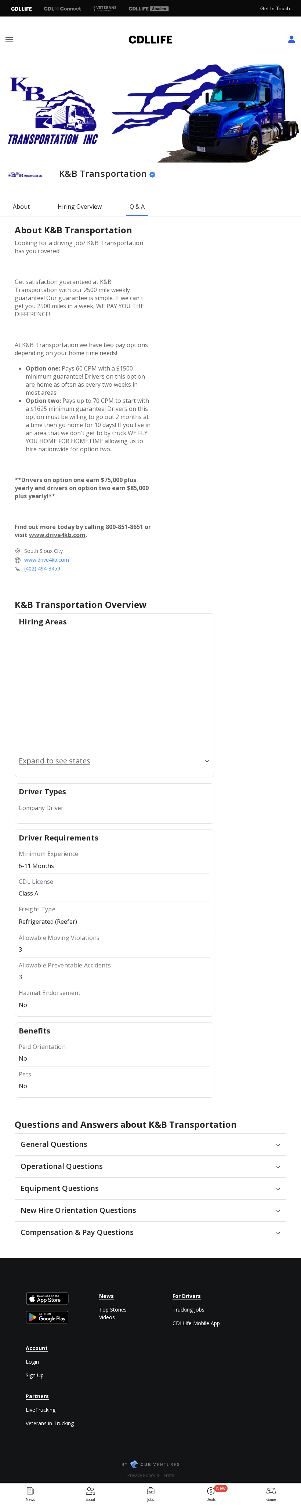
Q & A (137, 207)
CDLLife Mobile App (196, 1323)
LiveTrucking (40, 1409)
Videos (107, 1317)
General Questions (54, 1144)
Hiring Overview (80, 207)
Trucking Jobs (188, 1309)
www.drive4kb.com (46, 559)
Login (32, 1361)
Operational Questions (62, 1166)
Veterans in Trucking (50, 1423)
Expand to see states (54, 761)
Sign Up (35, 1375)
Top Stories (113, 1309)
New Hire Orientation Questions (78, 1210)
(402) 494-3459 (42, 568)
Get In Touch (275, 8)
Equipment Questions (60, 1188)
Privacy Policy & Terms (150, 1475)
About (21, 207)
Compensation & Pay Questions (77, 1232)
